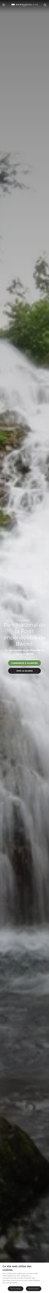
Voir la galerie (24, 671)
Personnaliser (34, 1289)
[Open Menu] (4, 5)
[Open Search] (45, 5)
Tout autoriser (15, 1289)
